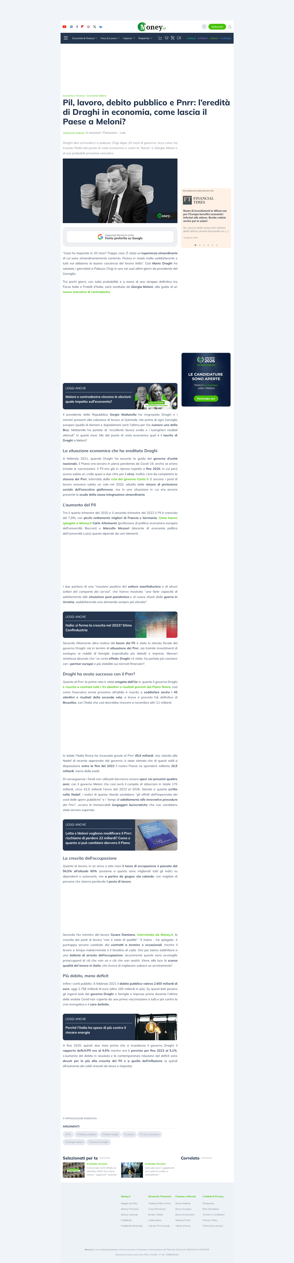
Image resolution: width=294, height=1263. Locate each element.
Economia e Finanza (74, 95)
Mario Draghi (111, 1134)
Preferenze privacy (213, 1225)
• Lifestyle (225, 38)
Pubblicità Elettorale (132, 1225)
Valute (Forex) (183, 1225)
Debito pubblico (87, 1134)
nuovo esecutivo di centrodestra (86, 292)
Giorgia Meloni (75, 1142)
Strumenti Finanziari (160, 1196)
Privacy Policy (210, 1220)
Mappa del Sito (129, 1203)
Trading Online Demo (159, 1203)
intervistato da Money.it (155, 935)
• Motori (191, 38)
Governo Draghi (99, 1142)
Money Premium (130, 1208)
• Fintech (203, 38)
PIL (69, 1134)
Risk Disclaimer (211, 1208)
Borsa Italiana (183, 1203)
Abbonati (217, 26)
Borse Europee (183, 1208)
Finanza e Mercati (185, 1196)
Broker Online (155, 1214)
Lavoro (130, 1134)
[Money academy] (167, 38)
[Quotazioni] (160, 38)
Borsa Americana (184, 1214)
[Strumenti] (173, 38)
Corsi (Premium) (157, 1208)
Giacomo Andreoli (74, 132)
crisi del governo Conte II (129, 479)
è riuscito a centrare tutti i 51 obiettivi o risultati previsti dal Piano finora (116, 687)
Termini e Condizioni (213, 1214)
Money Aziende (129, 1214)
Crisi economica (150, 1134)
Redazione (208, 1203)
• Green (214, 38)
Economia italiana (96, 95)
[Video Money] (179, 38)
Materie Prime (183, 1220)
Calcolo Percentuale (159, 1225)
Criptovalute (154, 1220)
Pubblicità (126, 1220)
